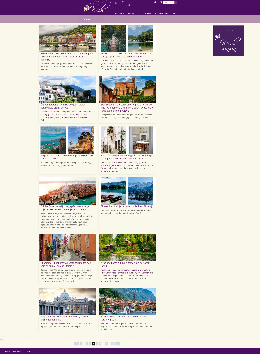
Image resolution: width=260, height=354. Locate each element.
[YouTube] (158, 2)
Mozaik (122, 13)
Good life (130, 13)
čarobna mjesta (108, 168)
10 (106, 344)
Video (172, 13)
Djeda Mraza (143, 273)
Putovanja (147, 13)
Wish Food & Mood (161, 13)
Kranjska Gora (107, 60)
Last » (117, 344)
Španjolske (82, 117)
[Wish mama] (228, 40)
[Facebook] (155, 2)
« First (76, 344)
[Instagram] (161, 2)
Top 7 (139, 13)
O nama (28, 351)
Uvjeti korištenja (18, 351)
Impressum (7, 351)
